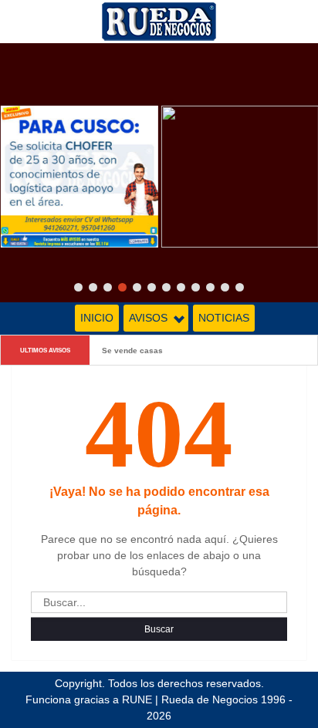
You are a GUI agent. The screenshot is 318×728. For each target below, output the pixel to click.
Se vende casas (132, 349)
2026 (159, 715)
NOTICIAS (223, 318)
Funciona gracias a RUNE (88, 699)
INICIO (96, 318)
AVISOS (148, 318)
